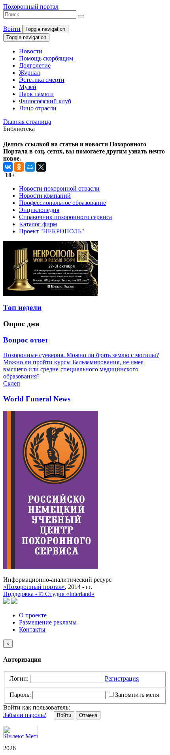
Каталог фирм (38, 224)
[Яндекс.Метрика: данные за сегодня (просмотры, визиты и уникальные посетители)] (20, 732)
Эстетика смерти (41, 79)
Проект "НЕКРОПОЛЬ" (51, 231)
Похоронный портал (31, 6)
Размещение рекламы (48, 622)
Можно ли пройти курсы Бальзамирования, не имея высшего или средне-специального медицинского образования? (73, 369)
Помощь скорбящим (46, 58)
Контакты (32, 629)
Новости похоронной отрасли (59, 188)
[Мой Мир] (30, 167)
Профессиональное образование (62, 202)
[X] (41, 167)
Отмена (88, 715)
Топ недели (22, 307)
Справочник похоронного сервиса (65, 217)
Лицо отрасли (38, 108)
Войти (12, 28)
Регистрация (122, 678)
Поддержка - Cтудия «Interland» (48, 593)
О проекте (33, 615)
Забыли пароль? (24, 714)
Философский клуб (45, 101)
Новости (30, 51)
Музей (27, 86)
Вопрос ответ (25, 340)
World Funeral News (36, 399)
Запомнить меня (137, 694)
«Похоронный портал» (34, 586)
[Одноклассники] (19, 167)
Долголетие (35, 65)
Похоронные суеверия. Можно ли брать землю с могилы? (81, 355)
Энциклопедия (39, 209)
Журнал (29, 72)
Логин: (18, 678)
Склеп (11, 383)
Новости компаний (45, 195)
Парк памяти (36, 94)
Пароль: (20, 694)
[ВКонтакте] (8, 167)
